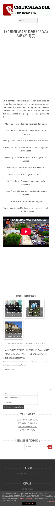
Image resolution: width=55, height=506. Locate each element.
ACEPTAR (29, 504)
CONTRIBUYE (27, 489)
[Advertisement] (27, 68)
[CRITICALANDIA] (27, 15)
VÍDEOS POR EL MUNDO (27, 426)
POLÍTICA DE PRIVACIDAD (27, 474)
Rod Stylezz (21, 344)
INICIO (30, 344)
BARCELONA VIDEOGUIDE (27, 420)
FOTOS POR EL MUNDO (27, 423)
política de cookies (27, 499)
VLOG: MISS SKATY (27, 430)
